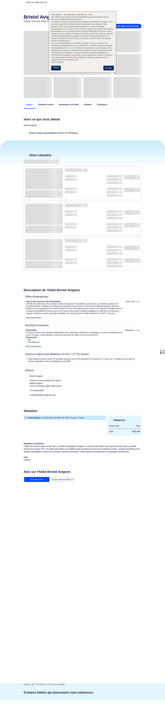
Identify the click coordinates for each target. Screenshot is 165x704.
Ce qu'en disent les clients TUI (62, 479)
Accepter (108, 68)
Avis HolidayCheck (36, 479)
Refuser (56, 67)
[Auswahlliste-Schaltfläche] (139, 16)
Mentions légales (57, 62)
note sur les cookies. (97, 43)
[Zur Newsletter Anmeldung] (162, 353)
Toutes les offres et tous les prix (125, 26)
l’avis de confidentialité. (75, 48)
